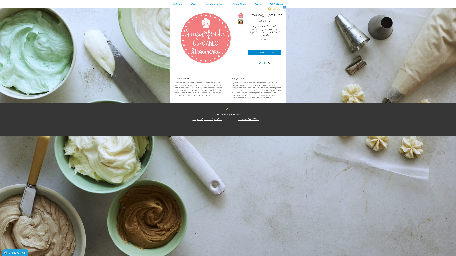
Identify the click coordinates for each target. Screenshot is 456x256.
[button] (214, 4)
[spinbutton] (265, 44)
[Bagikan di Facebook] (260, 63)
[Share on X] (269, 63)
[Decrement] (261, 44)
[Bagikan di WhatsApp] (264, 63)
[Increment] (268, 44)
